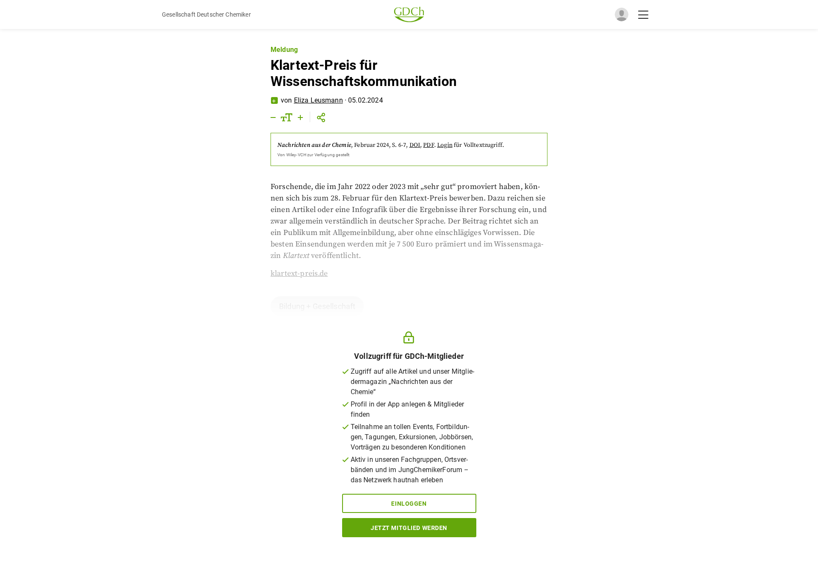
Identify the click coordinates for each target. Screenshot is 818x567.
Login (444, 145)
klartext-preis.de (299, 273)
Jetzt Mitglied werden (409, 527)
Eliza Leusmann (318, 100)
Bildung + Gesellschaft (317, 306)
